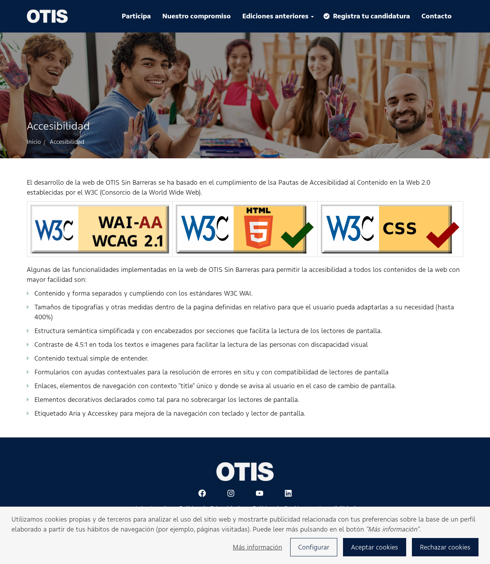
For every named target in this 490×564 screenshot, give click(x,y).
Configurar (313, 547)
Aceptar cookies (374, 547)
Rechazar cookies (445, 547)
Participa (136, 16)
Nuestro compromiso (196, 16)
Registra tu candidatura (371, 16)
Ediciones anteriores (276, 16)
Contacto (436, 16)
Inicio (34, 141)
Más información (257, 547)
